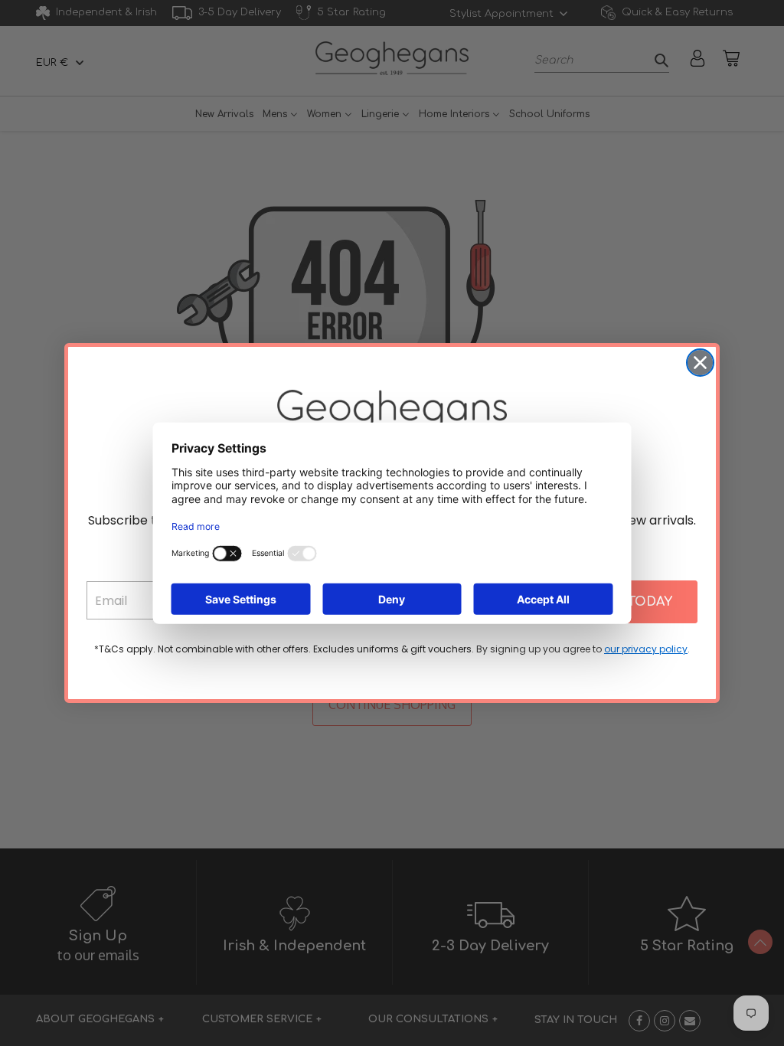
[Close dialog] (700, 362)
